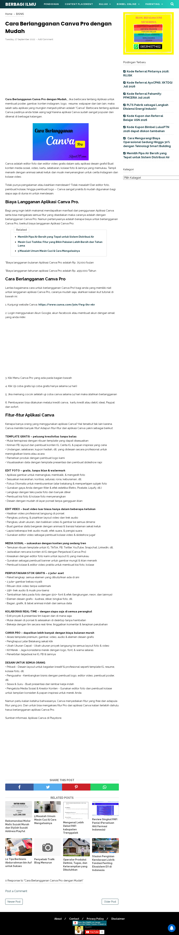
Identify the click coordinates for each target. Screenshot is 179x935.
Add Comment (45, 39)
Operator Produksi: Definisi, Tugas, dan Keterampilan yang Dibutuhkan (75, 864)
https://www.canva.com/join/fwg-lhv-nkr (66, 304)
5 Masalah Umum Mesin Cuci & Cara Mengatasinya (49, 250)
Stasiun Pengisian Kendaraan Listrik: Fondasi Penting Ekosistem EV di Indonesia (103, 863)
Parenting (152, 4)
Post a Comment (16, 891)
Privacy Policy (95, 918)
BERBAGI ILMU (20, 4)
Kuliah (103, 4)
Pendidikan (51, 4)
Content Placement (79, 4)
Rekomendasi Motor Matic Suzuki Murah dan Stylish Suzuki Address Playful (18, 826)
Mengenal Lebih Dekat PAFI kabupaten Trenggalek (73, 827)
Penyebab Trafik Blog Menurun (44, 861)
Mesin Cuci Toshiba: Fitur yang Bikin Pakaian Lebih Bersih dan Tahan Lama (60, 244)
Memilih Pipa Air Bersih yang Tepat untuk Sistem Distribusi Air (56, 236)
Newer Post (14, 901)
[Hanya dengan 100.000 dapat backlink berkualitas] (148, 53)
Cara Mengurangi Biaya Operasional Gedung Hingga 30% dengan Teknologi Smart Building (147, 142)
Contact (74, 918)
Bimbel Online (126, 4)
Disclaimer (118, 918)
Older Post (110, 901)
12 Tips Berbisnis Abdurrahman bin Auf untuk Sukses (18, 862)
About (58, 918)
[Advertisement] (62, 69)
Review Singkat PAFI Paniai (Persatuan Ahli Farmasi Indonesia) (104, 824)
